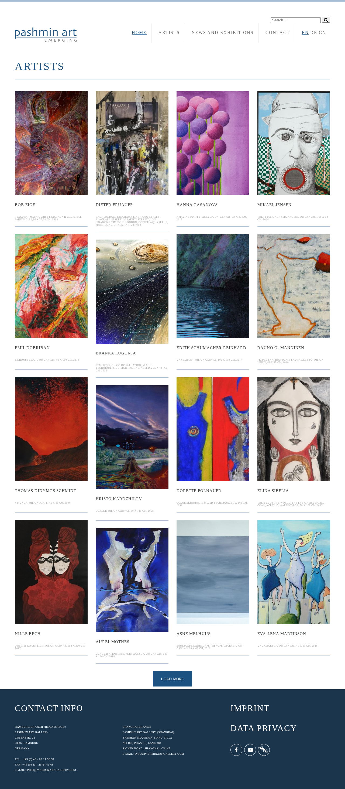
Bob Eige (25, 205)
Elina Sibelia (273, 491)
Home (139, 32)
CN (322, 32)
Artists (169, 32)
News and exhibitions (223, 32)
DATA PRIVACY (263, 728)
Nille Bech (28, 633)
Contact (277, 32)
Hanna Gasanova (197, 205)
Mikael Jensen (274, 205)
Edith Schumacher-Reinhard (211, 348)
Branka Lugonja (116, 353)
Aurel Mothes (112, 642)
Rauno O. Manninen (280, 348)
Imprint (250, 708)
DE (313, 32)
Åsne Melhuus (194, 633)
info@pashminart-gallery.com (51, 769)
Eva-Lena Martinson (281, 633)
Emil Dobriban (32, 348)
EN (305, 32)
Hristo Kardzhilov (119, 499)
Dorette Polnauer (199, 491)
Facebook (236, 750)
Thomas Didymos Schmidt (45, 491)
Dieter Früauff (114, 205)
